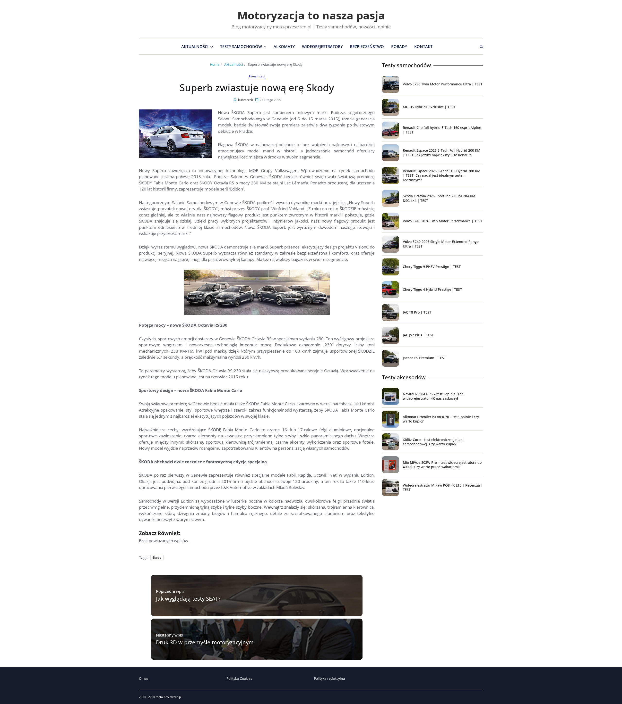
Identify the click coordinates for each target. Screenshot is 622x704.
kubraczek (245, 100)
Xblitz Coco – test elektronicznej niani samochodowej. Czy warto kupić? (433, 441)
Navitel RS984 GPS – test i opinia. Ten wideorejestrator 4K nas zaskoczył (433, 396)
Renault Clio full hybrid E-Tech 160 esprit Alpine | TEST (442, 129)
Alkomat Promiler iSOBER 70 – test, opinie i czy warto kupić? (441, 418)
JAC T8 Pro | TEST (417, 312)
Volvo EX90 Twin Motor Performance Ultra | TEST (443, 84)
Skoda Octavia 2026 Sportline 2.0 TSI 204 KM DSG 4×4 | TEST (439, 198)
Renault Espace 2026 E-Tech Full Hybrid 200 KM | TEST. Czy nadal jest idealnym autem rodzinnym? (441, 175)
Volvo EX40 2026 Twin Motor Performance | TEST (442, 221)
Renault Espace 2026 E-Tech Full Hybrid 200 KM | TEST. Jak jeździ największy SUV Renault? (441, 152)
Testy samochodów (241, 46)
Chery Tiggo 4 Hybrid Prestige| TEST (432, 289)
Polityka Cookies (239, 678)
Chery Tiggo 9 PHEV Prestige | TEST (432, 266)
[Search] (481, 46)
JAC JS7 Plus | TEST (418, 335)
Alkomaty (284, 46)
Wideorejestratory (322, 46)
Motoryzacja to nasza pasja (311, 15)
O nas (143, 678)
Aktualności (194, 46)
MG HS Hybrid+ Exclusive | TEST (429, 107)
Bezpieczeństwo (367, 46)
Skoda (157, 557)
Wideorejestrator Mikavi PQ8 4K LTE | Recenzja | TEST (443, 487)
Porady (399, 46)
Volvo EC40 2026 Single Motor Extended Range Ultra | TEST (441, 243)
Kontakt (423, 46)
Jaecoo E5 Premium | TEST (424, 358)
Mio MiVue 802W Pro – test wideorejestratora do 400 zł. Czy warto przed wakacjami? (442, 464)
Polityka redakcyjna (329, 678)
